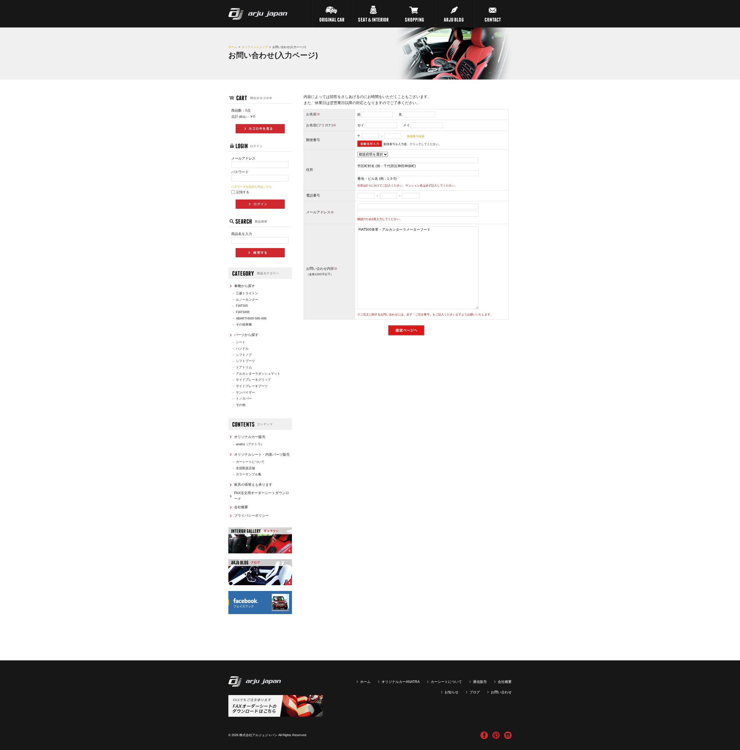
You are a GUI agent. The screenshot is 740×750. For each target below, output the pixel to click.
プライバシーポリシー (251, 515)
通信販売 (480, 682)
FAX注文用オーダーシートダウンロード (261, 495)
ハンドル (242, 348)
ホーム (232, 47)
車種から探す (244, 286)
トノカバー (244, 398)
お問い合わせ (501, 692)
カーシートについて (250, 461)
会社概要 (241, 507)
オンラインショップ (255, 47)
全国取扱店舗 (245, 468)
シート (240, 342)
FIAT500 (242, 305)
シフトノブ (244, 354)
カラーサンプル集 (248, 474)
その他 (240, 405)
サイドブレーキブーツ (252, 386)
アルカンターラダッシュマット (258, 373)
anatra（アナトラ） (250, 444)
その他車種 (244, 324)
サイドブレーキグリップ (253, 379)
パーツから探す (246, 335)
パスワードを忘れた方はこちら (251, 186)
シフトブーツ (245, 361)
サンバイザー (245, 392)
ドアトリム (244, 367)
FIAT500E (243, 312)
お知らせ (451, 692)
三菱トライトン (247, 293)
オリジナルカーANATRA (401, 682)
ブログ (474, 692)
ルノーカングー (247, 299)
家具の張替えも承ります (253, 485)
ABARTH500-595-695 (251, 318)
